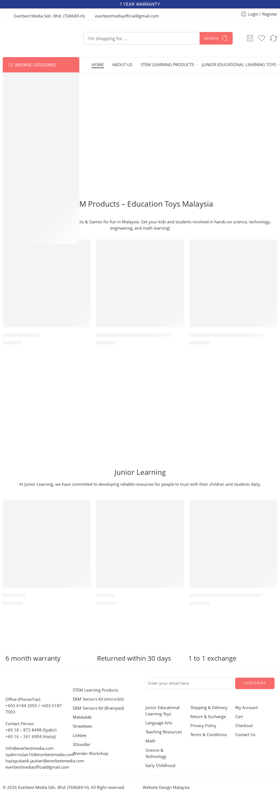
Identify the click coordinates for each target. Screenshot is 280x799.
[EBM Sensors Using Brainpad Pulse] (233, 283)
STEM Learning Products (167, 64)
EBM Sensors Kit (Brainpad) (37, 100)
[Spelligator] (47, 543)
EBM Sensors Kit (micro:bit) (37, 90)
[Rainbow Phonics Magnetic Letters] (233, 543)
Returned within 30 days (134, 658)
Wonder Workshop (28, 174)
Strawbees (19, 111)
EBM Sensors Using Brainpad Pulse (226, 335)
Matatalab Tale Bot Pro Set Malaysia (133, 335)
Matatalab (19, 79)
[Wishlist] (82, 247)
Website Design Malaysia (166, 787)
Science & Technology (31, 227)
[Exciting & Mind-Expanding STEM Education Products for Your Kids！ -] (36, 38)
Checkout (244, 725)
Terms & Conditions (208, 734)
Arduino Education (28, 185)
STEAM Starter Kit (21, 335)
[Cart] (250, 38)
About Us (122, 64)
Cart (239, 716)
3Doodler (18, 142)
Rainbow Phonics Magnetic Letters (225, 595)
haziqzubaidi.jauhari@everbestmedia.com (44, 760)
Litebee (16, 132)
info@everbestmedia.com (29, 748)
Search (211, 38)
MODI (14, 163)
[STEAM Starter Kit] (47, 283)
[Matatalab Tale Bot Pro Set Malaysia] (140, 283)
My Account (246, 707)
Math (14, 216)
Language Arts (23, 195)
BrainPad (18, 121)
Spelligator (14, 595)
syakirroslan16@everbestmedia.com (39, 754)
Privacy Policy (203, 725)
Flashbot (105, 595)
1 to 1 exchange (212, 658)
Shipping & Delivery (209, 707)
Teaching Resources (29, 206)
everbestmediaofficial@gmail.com (37, 767)
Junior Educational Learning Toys (239, 64)
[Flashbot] (140, 543)
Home (98, 64)
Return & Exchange (208, 716)
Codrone (18, 153)
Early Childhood (25, 237)
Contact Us (245, 734)
